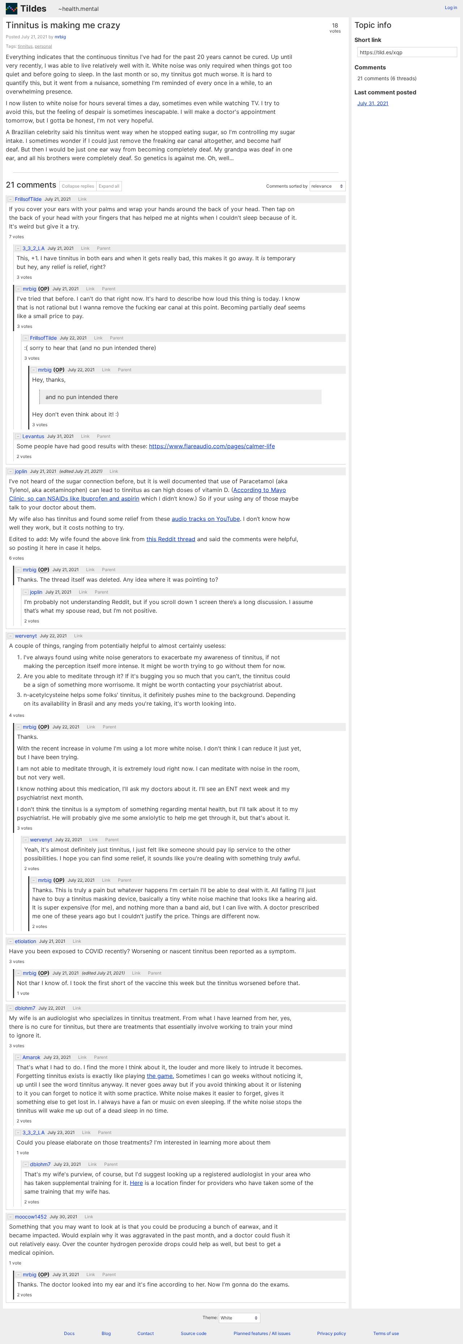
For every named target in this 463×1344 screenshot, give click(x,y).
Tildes (33, 8)
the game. (160, 1075)
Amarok (31, 1057)
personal (43, 46)
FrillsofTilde (28, 199)
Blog (106, 1333)
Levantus (33, 436)
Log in (451, 7)
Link (82, 199)
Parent (103, 248)
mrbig (60, 36)
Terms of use (386, 1333)
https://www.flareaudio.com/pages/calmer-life (212, 446)
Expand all (109, 186)
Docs (69, 1333)
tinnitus (25, 46)
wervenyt (26, 635)
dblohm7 (25, 1008)
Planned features (251, 1333)
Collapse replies (78, 186)
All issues (281, 1333)
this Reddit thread (170, 539)
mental (89, 8)
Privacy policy (331, 1333)
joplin (21, 471)
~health (68, 8)
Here (136, 1182)
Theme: (210, 1317)
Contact (145, 1333)
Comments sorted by (287, 186)
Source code (194, 1333)
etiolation (25, 941)
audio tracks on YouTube (206, 518)
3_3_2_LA (33, 248)
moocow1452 (31, 1216)
